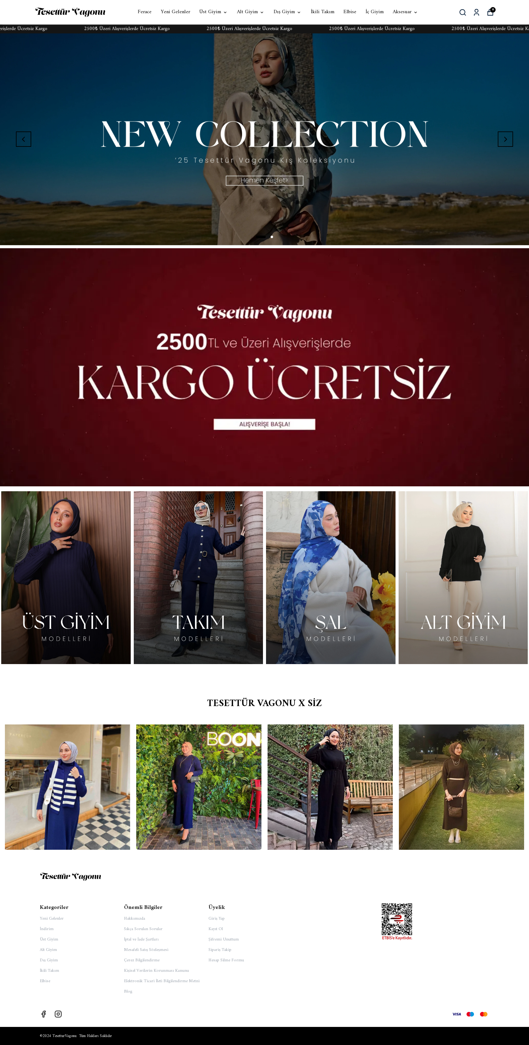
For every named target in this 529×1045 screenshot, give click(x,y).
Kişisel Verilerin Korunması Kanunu (156, 971)
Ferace (145, 12)
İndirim (47, 929)
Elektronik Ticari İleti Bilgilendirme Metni (162, 981)
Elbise (349, 12)
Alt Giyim (247, 12)
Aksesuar (402, 12)
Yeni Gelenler (175, 12)
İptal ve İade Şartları (141, 939)
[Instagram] (58, 1014)
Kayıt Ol (215, 929)
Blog (128, 991)
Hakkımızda (134, 918)
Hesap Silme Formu (226, 960)
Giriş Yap (216, 918)
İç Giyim (375, 12)
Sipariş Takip (219, 950)
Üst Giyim (210, 12)
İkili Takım (322, 12)
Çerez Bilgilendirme (141, 960)
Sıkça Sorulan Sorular (143, 929)
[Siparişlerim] (476, 12)
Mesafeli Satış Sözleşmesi (146, 950)
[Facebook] (43, 1014)
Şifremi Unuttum (223, 939)
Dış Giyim (284, 12)
